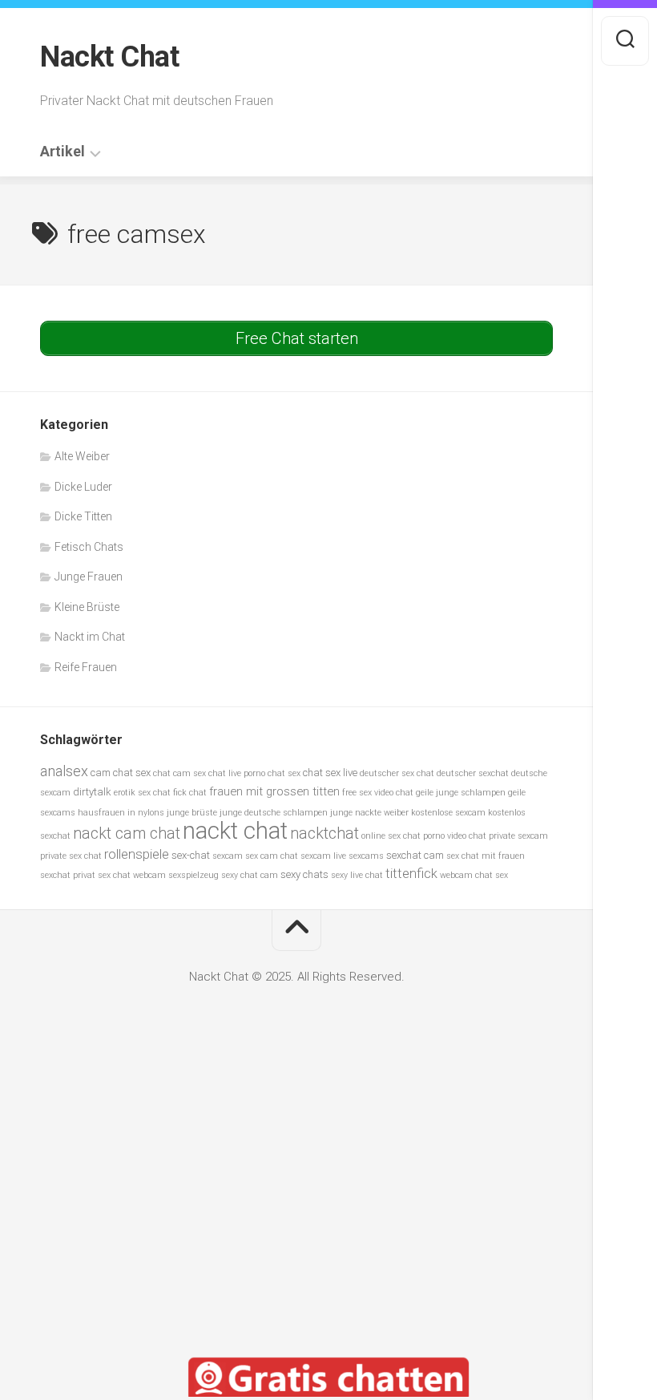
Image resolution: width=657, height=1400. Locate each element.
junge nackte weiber (369, 812)
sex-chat (190, 855)
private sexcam (518, 836)
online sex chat (391, 836)
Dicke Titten (83, 516)
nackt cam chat (126, 833)
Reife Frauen (85, 667)
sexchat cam (415, 855)
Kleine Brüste (86, 607)
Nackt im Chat (89, 636)
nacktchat (324, 833)
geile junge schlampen (461, 792)
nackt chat (235, 830)
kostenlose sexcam (448, 812)
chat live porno (236, 773)
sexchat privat (67, 875)
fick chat (190, 792)
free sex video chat (377, 792)
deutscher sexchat (473, 773)
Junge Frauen (88, 576)
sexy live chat (357, 875)
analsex (64, 771)
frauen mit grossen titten (274, 791)
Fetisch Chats (88, 546)
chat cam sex (179, 773)
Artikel (62, 152)
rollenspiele (136, 854)
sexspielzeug (193, 875)
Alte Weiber (82, 456)
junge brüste (192, 812)
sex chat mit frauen (485, 856)
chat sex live (330, 773)
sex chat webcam (132, 875)
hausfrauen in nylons (121, 812)
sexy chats (304, 874)
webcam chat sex (474, 875)
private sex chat (71, 856)
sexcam (227, 856)
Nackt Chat (109, 57)
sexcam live (323, 856)
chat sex (284, 773)
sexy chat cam (249, 875)
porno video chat (454, 836)
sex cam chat (271, 856)
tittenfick (411, 873)
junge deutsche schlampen (274, 812)
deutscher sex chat (397, 773)
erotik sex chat (142, 792)
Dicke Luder (83, 486)
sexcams (366, 856)
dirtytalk (92, 792)
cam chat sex (121, 773)
